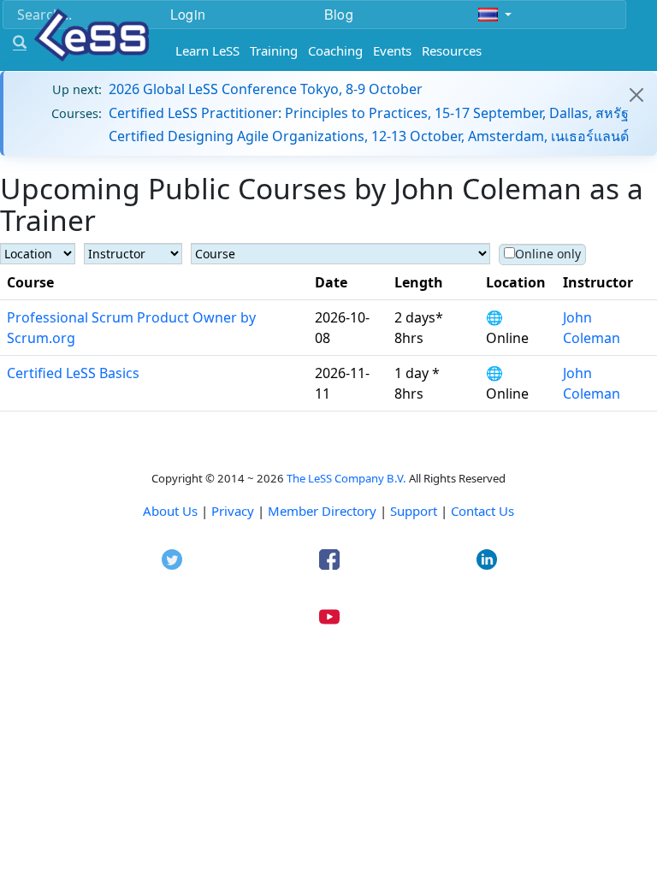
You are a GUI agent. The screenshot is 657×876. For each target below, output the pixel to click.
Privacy (232, 510)
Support (413, 510)
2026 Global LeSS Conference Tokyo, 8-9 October (266, 89)
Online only (548, 254)
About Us (170, 510)
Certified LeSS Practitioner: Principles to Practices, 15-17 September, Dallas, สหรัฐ (369, 113)
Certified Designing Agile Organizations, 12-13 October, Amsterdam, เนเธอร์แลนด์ (369, 136)
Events (392, 50)
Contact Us (482, 510)
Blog (338, 14)
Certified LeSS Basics (73, 373)
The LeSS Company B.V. (346, 478)
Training (274, 50)
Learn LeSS (207, 50)
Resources (452, 50)
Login (187, 14)
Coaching (335, 50)
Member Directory (322, 510)
